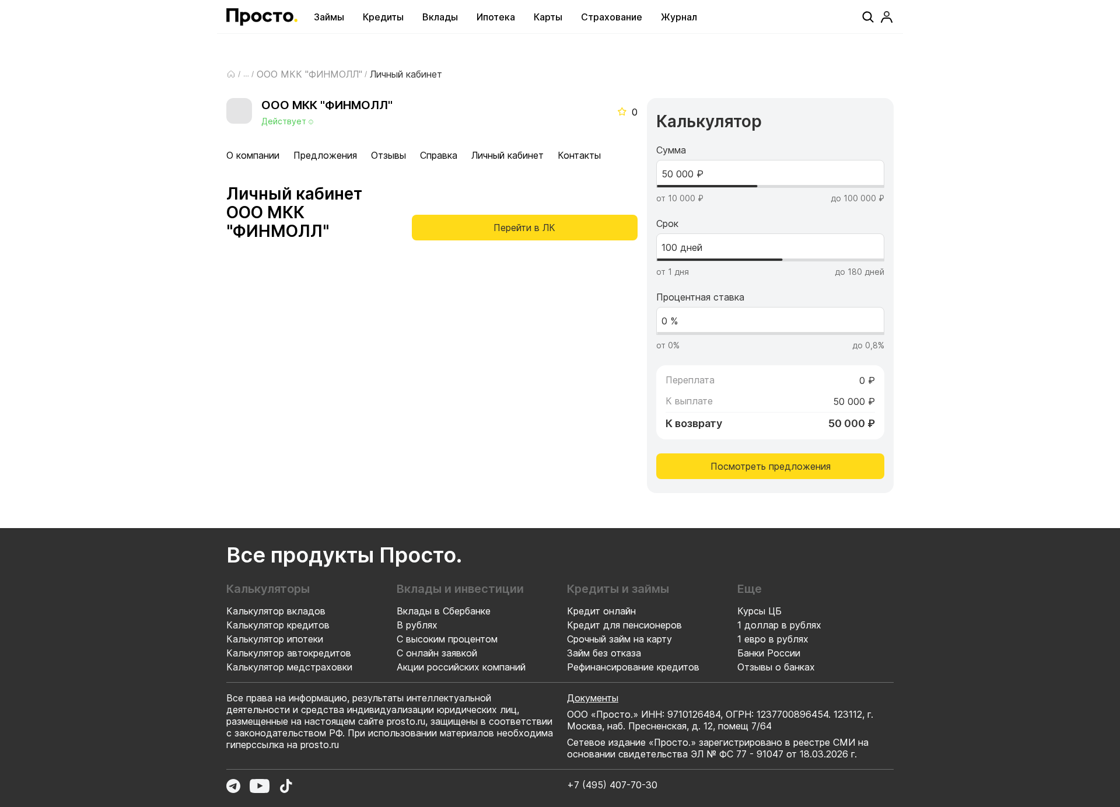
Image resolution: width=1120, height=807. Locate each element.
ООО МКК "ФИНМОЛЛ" (309, 74)
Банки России (768, 653)
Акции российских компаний (461, 667)
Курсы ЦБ (759, 611)
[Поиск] (868, 17)
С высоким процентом (447, 639)
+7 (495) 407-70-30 (612, 785)
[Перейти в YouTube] (260, 786)
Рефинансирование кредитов (633, 667)
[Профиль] (887, 17)
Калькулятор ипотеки (274, 639)
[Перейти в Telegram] (233, 786)
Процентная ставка (700, 297)
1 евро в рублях (772, 639)
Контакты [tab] (579, 155)
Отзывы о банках (776, 667)
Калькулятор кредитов (278, 625)
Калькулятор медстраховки (289, 667)
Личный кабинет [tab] (507, 155)
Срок (667, 223)
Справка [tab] (438, 155)
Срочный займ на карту (619, 639)
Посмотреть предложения (770, 466)
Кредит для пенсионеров (624, 625)
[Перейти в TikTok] (286, 786)
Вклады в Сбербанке (444, 611)
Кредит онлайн (601, 611)
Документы (592, 698)
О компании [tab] (252, 155)
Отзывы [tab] (388, 155)
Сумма (671, 150)
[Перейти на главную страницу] (262, 17)
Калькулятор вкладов (276, 611)
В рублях (417, 625)
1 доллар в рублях (779, 625)
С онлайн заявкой (437, 653)
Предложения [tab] (325, 155)
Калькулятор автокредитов (288, 653)
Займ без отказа (604, 653)
